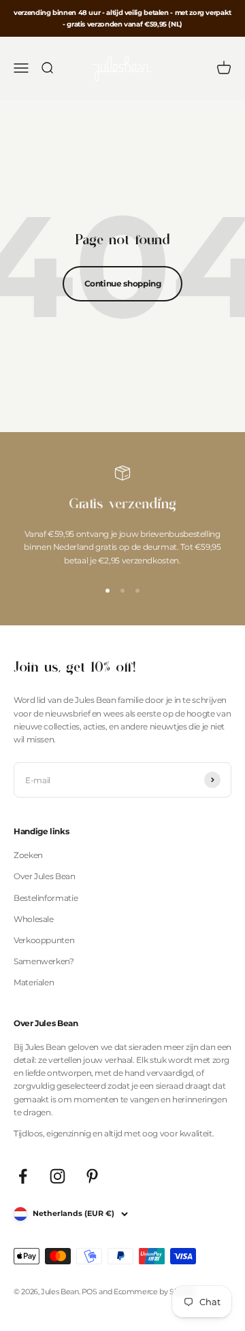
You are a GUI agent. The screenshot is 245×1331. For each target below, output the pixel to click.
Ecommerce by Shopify (155, 1291)
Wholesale (34, 919)
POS (89, 1291)
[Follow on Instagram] (57, 1176)
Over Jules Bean (45, 876)
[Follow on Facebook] (23, 1176)
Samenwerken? (44, 961)
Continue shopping (122, 283)
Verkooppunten (44, 940)
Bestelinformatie (46, 898)
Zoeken (28, 855)
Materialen (34, 982)
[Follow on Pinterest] (92, 1176)
